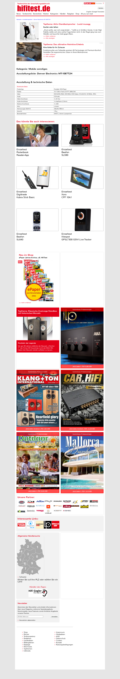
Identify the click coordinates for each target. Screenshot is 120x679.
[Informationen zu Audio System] (31, 502)
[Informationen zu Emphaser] (67, 502)
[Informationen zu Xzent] (58, 512)
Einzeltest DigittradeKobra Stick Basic (25, 194)
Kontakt (59, 642)
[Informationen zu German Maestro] (94, 502)
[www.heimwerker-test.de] (40, 530)
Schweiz (22, 577)
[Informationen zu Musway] (75, 507)
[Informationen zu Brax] (48, 502)
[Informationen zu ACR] (21, 502)
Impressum (60, 632)
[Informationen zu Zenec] (67, 512)
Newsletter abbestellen (27, 620)
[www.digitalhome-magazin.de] (21, 530)
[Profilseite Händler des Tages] (37, 597)
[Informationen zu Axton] (40, 502)
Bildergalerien (29, 642)
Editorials (27, 651)
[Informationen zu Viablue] (48, 512)
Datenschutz (60, 638)
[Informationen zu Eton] (84, 502)
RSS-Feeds (28, 647)
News (18, 14)
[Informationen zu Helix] (31, 507)
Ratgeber (70, 14)
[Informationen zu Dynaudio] (58, 502)
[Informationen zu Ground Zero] (21, 507)
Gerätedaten (28, 640)
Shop (77, 14)
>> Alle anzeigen (49, 38)
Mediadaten (60, 634)
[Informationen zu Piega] (94, 507)
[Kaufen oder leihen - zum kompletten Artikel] (29, 31)
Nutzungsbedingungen (64, 645)
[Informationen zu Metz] (67, 507)
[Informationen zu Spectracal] (31, 512)
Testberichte (27, 14)
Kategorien (54, 14)
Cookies (59, 640)
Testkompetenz (29, 636)
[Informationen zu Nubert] (84, 507)
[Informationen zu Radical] (21, 512)
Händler (63, 14)
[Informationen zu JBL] (48, 507)
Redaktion (27, 638)
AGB (58, 636)
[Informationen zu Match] (58, 507)
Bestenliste (37, 14)
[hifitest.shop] (55, 530)
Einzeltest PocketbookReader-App (22, 152)
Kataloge (27, 645)
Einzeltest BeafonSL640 (21, 236)
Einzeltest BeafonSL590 (67, 152)
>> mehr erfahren (25, 303)
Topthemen (28, 649)
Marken (46, 14)
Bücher (26, 634)
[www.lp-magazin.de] (48, 530)
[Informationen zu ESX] (75, 502)
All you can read (87, 14)
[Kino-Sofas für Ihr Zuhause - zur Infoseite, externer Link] (29, 51)
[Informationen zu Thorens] (40, 512)
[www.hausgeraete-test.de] (30, 530)
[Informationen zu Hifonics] (40, 507)
